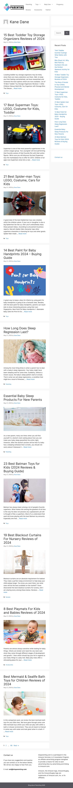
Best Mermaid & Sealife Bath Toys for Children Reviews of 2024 (24, 680)
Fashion (48, 10)
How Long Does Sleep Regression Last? (20, 330)
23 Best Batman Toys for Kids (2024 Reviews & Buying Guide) (22, 467)
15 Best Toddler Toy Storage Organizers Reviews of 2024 (24, 37)
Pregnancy (60, 4)
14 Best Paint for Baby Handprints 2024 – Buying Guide (22, 254)
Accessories (38, 10)
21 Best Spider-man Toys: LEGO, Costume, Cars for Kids (22, 180)
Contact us (58, 157)
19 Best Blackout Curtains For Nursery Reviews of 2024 (22, 538)
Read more (18, 88)
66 (11, 745)
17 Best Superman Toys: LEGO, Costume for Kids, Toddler (22, 108)
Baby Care (47, 4)
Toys (36, 4)
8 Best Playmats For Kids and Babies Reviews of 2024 (24, 610)
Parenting (29, 4)
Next (16, 745)
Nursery (28, 10)
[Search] (66, 33)
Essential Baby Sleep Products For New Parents (23, 397)
